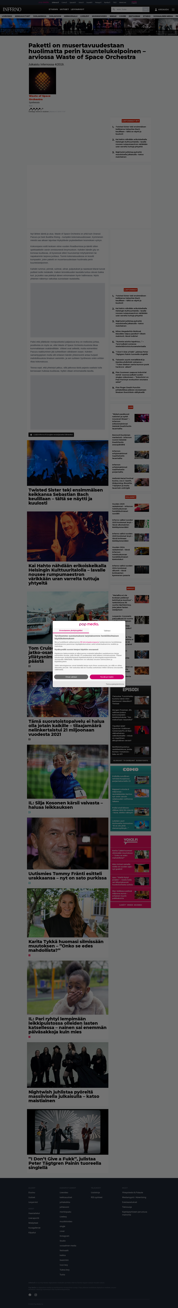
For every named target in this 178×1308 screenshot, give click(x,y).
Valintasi (107, 631)
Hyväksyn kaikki (106, 677)
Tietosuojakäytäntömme (115, 684)
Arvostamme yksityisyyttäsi (70, 630)
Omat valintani (71, 677)
